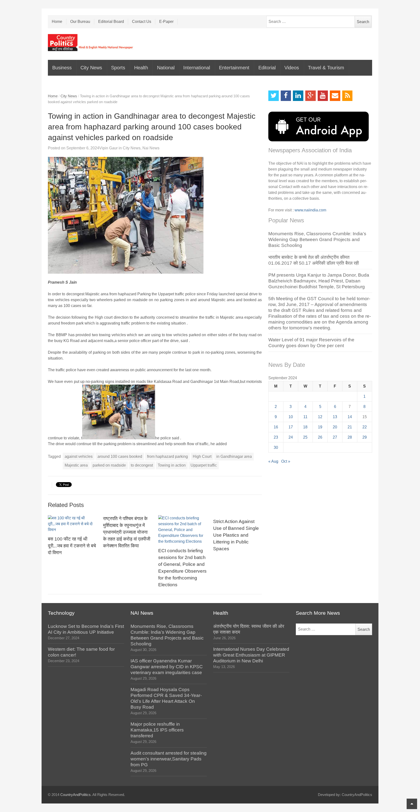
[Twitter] (273, 95)
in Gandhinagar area (234, 456)
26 (320, 437)
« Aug (273, 461)
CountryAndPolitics (75, 795)
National (166, 67)
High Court (202, 456)
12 (320, 417)
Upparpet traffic (204, 465)
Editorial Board (111, 21)
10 (291, 417)
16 (276, 427)
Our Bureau (80, 21)
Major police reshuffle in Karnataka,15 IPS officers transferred (157, 730)
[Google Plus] (310, 95)
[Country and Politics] (91, 42)
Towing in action (172, 465)
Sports (118, 67)
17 (291, 427)
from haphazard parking (167, 456)
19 (320, 427)
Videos (291, 67)
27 (335, 437)
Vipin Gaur (108, 148)
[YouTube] (323, 95)
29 (364, 437)
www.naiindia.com (310, 210)
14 (350, 417)
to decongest (142, 465)
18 (305, 427)
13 (335, 417)
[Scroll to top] (412, 804)
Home (57, 21)
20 (335, 427)
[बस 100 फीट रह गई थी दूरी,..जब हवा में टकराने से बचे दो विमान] (72, 524)
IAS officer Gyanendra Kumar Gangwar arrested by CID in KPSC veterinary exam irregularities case (167, 666)
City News (91, 67)
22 (364, 427)
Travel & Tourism (326, 67)
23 (276, 437)
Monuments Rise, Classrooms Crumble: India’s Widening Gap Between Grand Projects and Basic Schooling (317, 239)
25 (305, 437)
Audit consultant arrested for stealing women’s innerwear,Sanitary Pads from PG (169, 758)
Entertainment (234, 67)
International (196, 67)
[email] (335, 95)
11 (305, 417)
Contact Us (141, 21)
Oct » (285, 461)
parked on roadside (109, 465)
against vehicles (79, 456)
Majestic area (76, 465)
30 (276, 447)
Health (141, 67)
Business (62, 67)
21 (350, 427)
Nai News (150, 148)
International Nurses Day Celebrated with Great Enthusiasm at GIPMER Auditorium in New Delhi (251, 655)
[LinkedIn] (298, 95)
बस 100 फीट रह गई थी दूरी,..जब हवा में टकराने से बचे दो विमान (72, 545)
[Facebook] (286, 95)
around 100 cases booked (119, 456)
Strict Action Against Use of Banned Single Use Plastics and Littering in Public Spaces (236, 535)
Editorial (267, 67)
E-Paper (166, 21)
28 (350, 437)
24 (291, 437)
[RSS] (347, 95)
